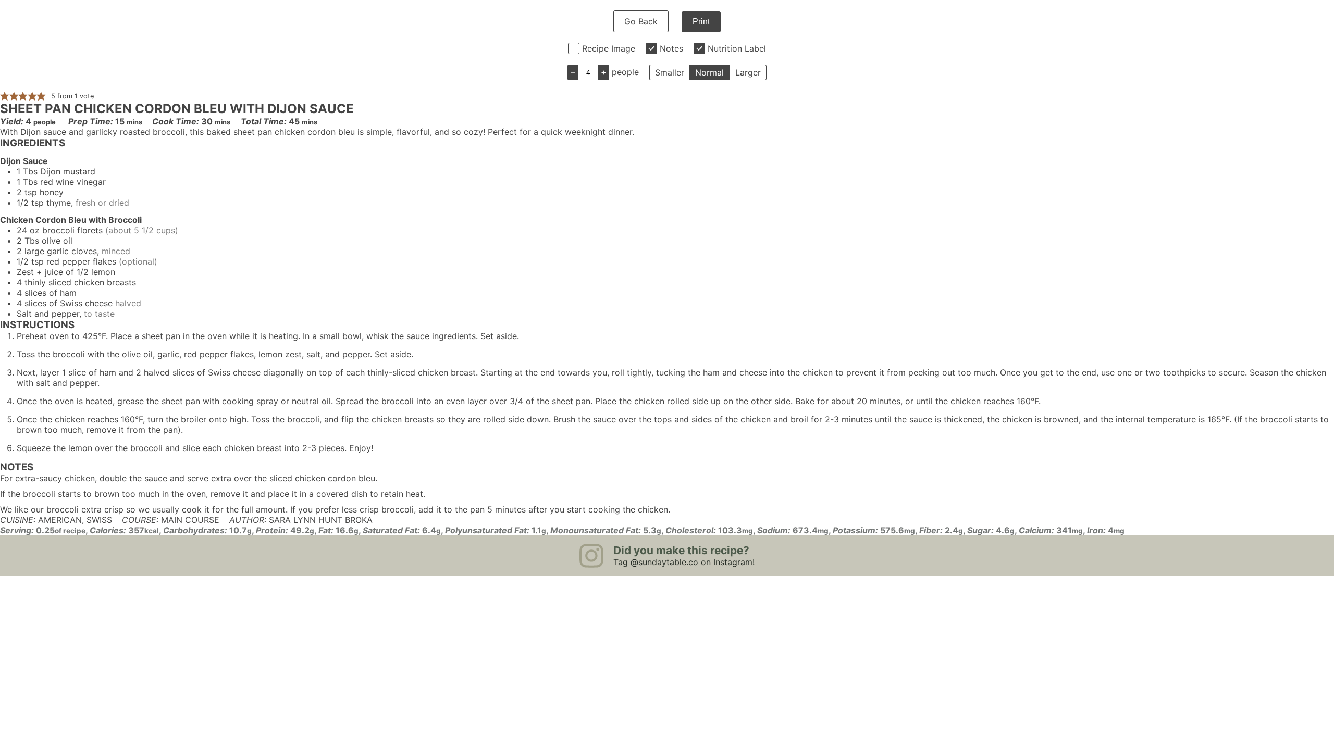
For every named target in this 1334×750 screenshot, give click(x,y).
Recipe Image (608, 48)
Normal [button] (709, 72)
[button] (4, 96)
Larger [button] (748, 72)
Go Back (641, 21)
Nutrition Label (737, 48)
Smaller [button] (669, 72)
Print (701, 21)
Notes (671, 48)
